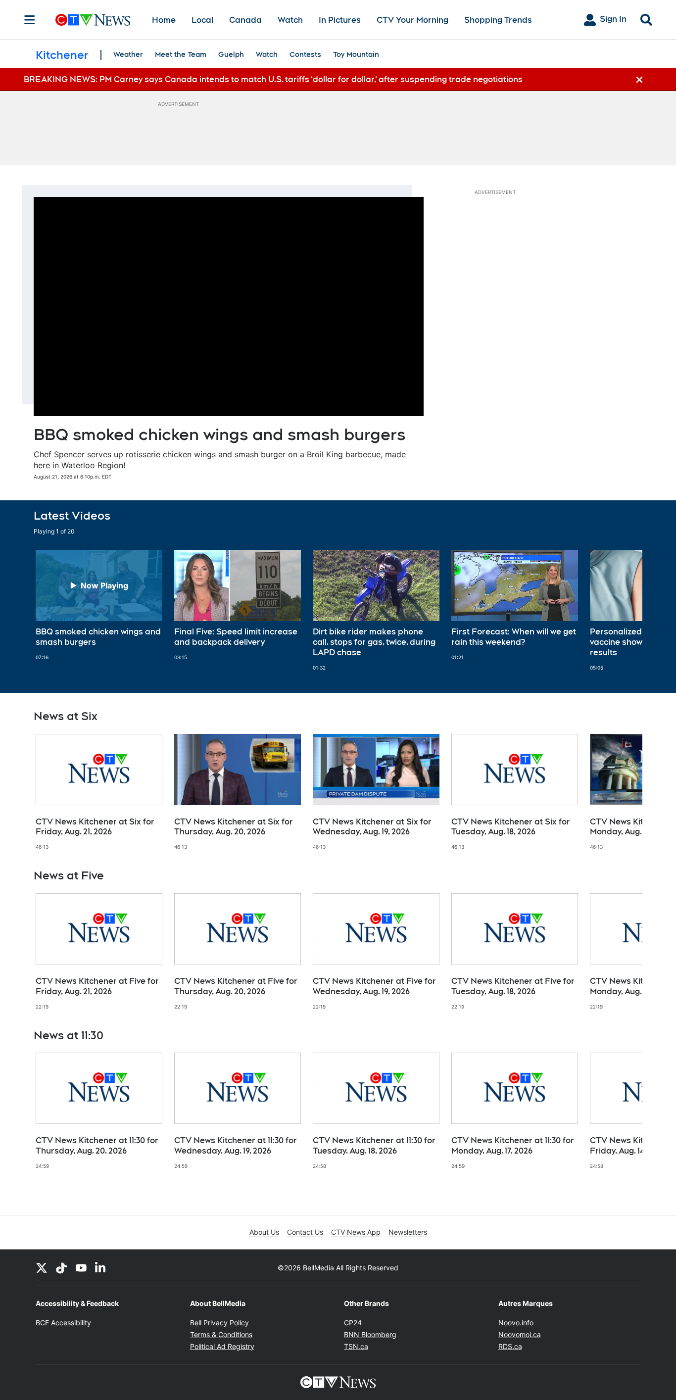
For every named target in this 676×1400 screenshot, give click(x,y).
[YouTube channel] (81, 1268)
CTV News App (356, 1232)
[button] (622, 610)
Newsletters (407, 1232)
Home (164, 20)
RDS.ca (510, 1346)
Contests (305, 54)
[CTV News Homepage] (92, 20)
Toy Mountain (356, 54)
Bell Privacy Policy (219, 1322)
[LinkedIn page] (101, 1268)
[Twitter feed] (42, 1268)
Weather (128, 54)
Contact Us (305, 1232)
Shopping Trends (498, 20)
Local (202, 20)
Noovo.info (515, 1322)
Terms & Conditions (221, 1334)
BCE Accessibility (63, 1322)
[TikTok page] (61, 1268)
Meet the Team (180, 54)
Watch (290, 20)
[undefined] (99, 605)
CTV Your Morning (412, 20)
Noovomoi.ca (519, 1334)
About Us (264, 1232)
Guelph (231, 54)
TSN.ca (356, 1346)
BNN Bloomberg (370, 1334)
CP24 (353, 1322)
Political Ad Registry (222, 1346)
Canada (245, 20)
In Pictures (340, 20)
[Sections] (30, 20)
